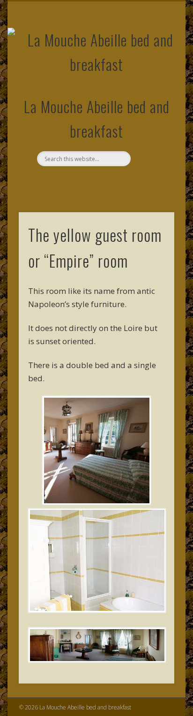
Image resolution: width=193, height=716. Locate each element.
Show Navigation (151, 84)
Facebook (95, 182)
